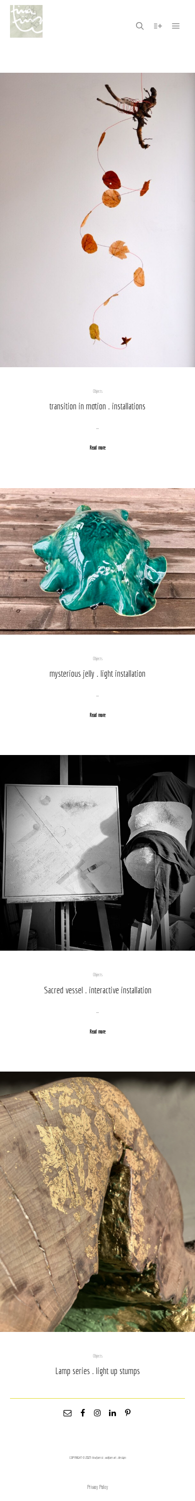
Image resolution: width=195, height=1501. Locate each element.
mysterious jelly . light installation (98, 673)
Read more (98, 447)
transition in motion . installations (98, 405)
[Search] (140, 26)
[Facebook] (82, 1412)
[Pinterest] (127, 1412)
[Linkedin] (112, 1412)
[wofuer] (26, 26)
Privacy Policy (97, 1487)
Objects (97, 391)
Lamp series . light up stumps (97, 1370)
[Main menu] (176, 26)
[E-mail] (67, 1412)
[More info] (158, 26)
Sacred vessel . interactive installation (98, 989)
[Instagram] (97, 1412)
